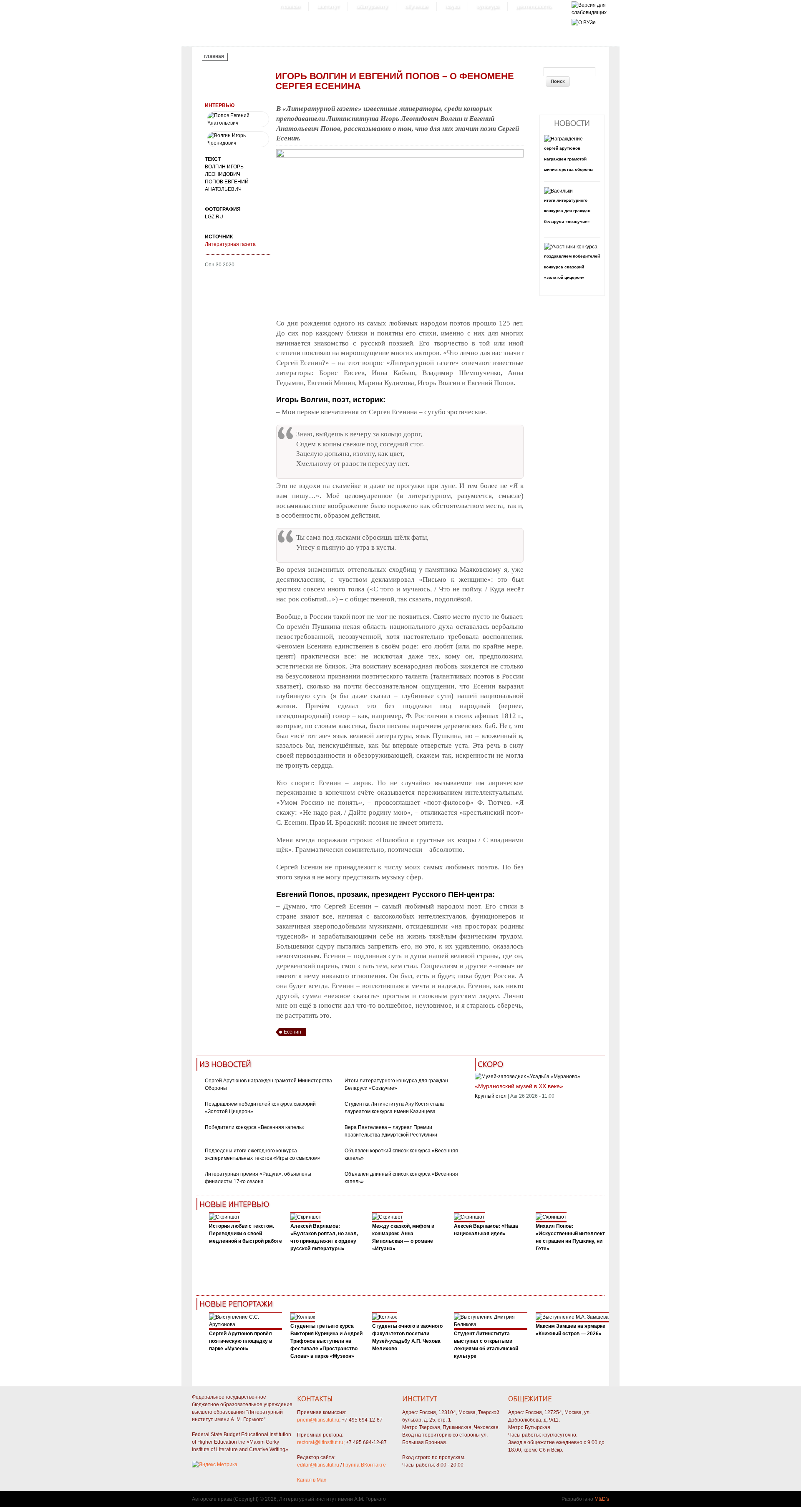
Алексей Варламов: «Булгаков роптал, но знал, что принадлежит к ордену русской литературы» (324, 1237)
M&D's (601, 1499)
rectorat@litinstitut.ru (320, 1442)
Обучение (416, 7)
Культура (487, 7)
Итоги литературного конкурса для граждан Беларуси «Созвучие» (567, 211)
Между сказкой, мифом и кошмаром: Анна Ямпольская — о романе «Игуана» (403, 1237)
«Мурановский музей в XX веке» (519, 1086)
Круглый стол (490, 1096)
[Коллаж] (302, 1317)
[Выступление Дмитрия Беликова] (490, 1324)
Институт (328, 7)
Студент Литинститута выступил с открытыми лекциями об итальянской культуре (486, 1345)
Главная (290, 7)
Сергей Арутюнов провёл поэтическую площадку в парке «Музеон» (240, 1341)
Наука (452, 7)
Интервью (219, 105)
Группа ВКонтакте (364, 1465)
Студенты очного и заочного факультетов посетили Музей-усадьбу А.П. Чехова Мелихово (407, 1337)
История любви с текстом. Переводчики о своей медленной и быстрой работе (245, 1233)
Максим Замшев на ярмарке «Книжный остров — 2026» (570, 1330)
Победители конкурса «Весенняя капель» (255, 1127)
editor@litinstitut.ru (318, 1465)
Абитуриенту (372, 7)
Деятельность (533, 7)
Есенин (292, 1032)
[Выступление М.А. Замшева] (572, 1317)
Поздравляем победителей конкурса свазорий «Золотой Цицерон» (572, 267)
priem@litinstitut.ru (318, 1420)
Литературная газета (230, 244)
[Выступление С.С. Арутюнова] (245, 1324)
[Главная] (589, 12)
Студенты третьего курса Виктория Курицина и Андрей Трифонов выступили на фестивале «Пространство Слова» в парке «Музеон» (326, 1341)
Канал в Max (311, 1480)
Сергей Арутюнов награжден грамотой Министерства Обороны (569, 159)
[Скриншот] (224, 1217)
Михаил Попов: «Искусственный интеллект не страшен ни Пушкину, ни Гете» (570, 1237)
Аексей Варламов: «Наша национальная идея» (486, 1230)
